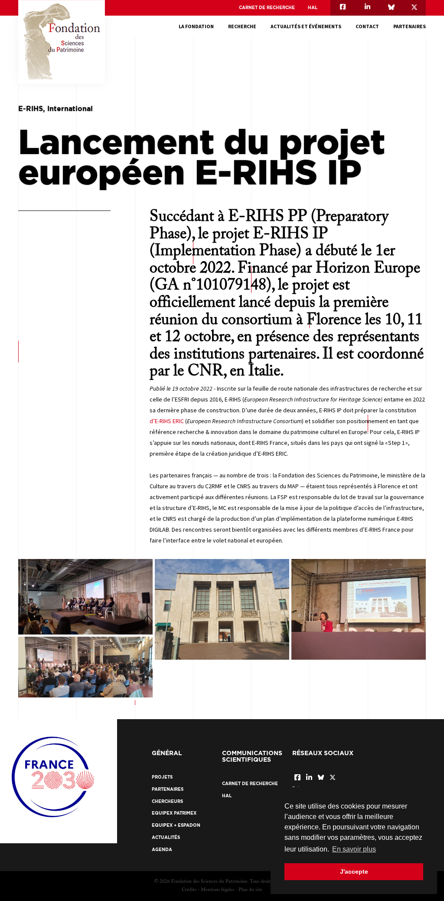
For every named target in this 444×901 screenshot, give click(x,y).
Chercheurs (167, 801)
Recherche (242, 26)
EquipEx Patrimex (174, 813)
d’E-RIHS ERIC (167, 421)
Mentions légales (217, 890)
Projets (162, 777)
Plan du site (250, 890)
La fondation (196, 26)
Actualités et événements (306, 26)
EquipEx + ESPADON (176, 825)
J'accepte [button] (354, 871)
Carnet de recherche (267, 7)
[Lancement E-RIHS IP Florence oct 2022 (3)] (358, 609)
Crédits (189, 890)
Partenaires (409, 26)
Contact (367, 26)
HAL (312, 7)
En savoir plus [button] (354, 849)
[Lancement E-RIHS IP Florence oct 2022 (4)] (85, 597)
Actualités (166, 837)
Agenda (162, 849)
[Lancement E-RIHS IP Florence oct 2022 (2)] (222, 609)
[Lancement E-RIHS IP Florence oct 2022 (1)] (85, 667)
